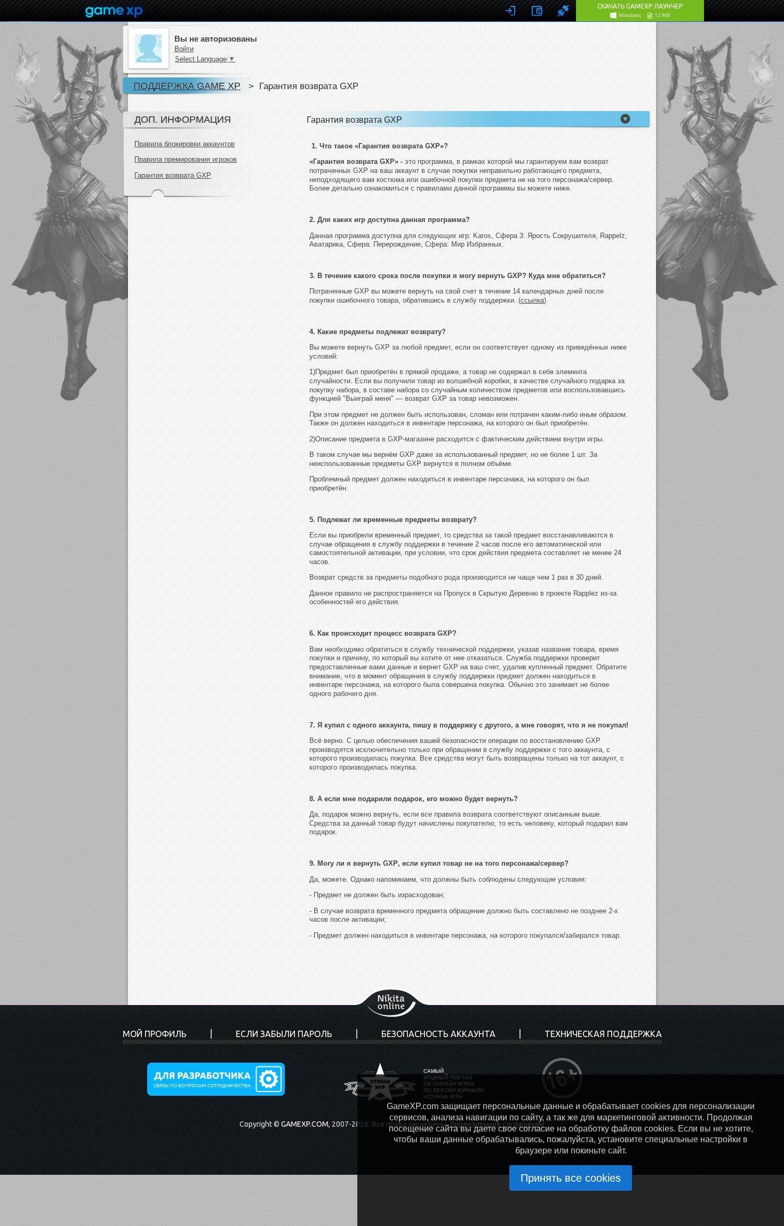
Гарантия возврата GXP (172, 175)
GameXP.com (305, 1124)
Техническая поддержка (603, 1034)
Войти (184, 49)
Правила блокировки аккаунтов (184, 144)
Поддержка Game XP (187, 85)
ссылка (532, 300)
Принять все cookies (571, 1178)
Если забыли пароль (284, 1034)
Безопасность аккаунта (438, 1034)
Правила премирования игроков (185, 159)
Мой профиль (155, 1034)
